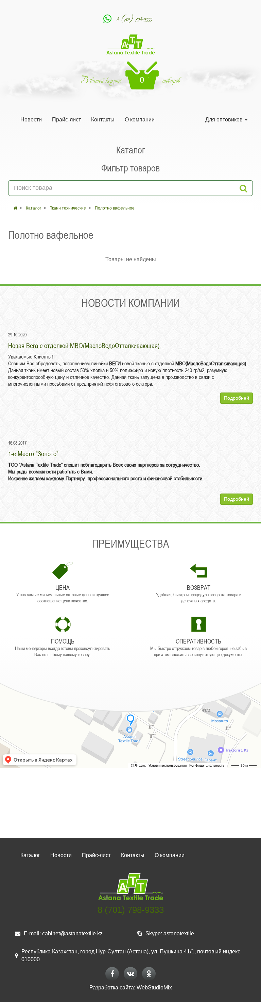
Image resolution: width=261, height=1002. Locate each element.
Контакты (103, 119)
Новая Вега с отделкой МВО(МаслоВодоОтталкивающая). (84, 345)
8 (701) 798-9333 (134, 18)
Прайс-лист (66, 119)
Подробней (236, 398)
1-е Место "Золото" (33, 453)
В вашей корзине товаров (130, 80)
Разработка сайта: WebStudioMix (130, 987)
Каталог (33, 208)
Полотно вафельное (115, 208)
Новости (31, 119)
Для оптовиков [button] (224, 119)
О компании (140, 119)
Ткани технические (68, 208)
